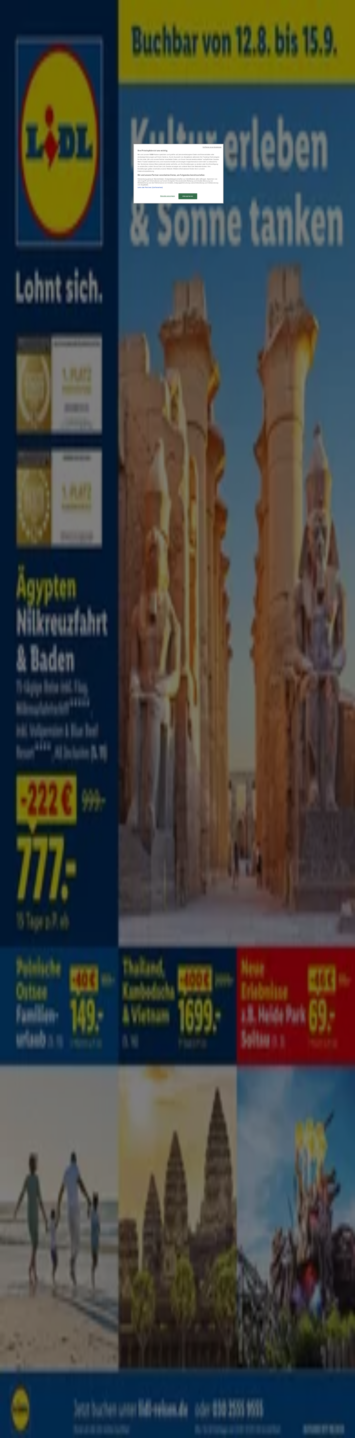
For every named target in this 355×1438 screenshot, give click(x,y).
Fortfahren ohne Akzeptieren (212, 147)
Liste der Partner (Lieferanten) (150, 187)
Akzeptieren (187, 196)
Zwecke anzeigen (167, 196)
